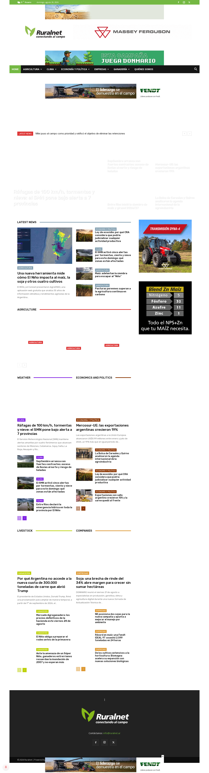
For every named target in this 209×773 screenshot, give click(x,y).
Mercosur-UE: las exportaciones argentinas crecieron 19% (102, 427)
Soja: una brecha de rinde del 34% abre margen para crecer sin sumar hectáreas (103, 582)
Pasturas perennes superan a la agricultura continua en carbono (113, 291)
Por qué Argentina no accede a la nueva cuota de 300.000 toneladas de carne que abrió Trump (44, 584)
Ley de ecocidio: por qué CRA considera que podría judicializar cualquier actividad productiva (112, 237)
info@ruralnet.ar (111, 733)
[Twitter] (189, 2)
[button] (196, 69)
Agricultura (31, 69)
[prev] (184, 134)
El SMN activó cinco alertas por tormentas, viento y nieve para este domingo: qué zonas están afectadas (113, 257)
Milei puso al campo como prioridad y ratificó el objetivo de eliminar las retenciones (80, 133)
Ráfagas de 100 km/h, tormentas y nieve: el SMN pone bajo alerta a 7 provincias (44, 429)
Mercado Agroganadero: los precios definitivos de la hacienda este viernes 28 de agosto (53, 619)
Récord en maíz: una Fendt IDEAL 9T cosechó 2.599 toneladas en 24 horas (110, 638)
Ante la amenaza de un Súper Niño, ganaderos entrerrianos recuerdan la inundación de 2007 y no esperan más (54, 658)
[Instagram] (183, 2)
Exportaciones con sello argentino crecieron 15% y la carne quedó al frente (111, 498)
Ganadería (120, 69)
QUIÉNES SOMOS (143, 69)
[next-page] (25, 365)
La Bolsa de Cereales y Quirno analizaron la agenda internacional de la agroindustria (112, 457)
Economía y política (74, 69)
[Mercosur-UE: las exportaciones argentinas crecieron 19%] (176, 157)
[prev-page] (19, 365)
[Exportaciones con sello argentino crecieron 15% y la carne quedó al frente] (84, 495)
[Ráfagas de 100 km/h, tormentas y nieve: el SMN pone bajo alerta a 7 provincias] (56, 175)
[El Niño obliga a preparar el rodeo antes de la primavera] (25, 637)
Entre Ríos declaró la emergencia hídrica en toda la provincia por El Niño (54, 507)
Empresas (100, 69)
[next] (190, 134)
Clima (50, 69)
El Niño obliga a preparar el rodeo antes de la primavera (53, 638)
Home (15, 69)
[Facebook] (178, 2)
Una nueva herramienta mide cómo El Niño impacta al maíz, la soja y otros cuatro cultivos (43, 277)
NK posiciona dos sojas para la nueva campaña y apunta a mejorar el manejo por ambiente (112, 618)
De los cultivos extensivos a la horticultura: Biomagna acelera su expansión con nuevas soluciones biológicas (112, 657)
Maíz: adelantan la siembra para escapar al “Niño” (111, 275)
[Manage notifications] (5, 767)
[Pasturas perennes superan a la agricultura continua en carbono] (84, 290)
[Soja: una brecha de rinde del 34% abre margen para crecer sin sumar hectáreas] (103, 552)
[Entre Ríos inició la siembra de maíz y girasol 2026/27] (128, 194)
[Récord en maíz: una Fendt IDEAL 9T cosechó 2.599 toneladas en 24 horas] (84, 635)
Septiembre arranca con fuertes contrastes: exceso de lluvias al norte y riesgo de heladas (54, 466)
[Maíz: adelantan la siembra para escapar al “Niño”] (84, 273)
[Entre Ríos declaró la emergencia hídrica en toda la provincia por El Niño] (25, 504)
